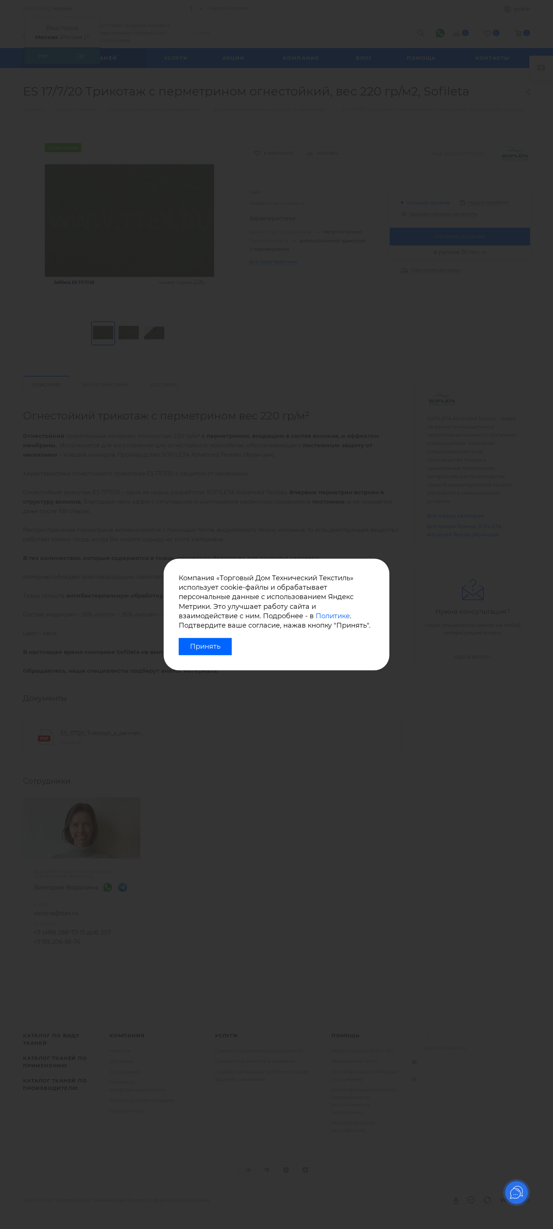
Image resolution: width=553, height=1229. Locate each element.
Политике (333, 616)
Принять (205, 647)
